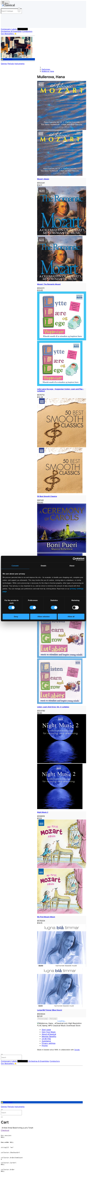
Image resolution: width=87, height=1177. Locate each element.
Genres (4, 63)
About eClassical (49, 1034)
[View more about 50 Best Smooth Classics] (61, 446)
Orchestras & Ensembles (11, 31)
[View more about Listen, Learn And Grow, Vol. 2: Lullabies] (61, 657)
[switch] (33, 607)
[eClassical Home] (18, 5)
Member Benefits (49, 1036)
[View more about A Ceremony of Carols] (61, 552)
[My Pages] (4, 24)
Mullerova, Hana (48, 71)
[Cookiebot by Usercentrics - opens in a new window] (74, 559)
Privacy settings (48, 1043)
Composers (6, 29)
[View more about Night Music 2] (61, 762)
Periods (10, 63)
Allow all (71, 617)
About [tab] (71, 566)
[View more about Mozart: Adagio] (61, 129)
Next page (53, 1018)
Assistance (46, 1041)
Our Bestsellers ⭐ (9, 33)
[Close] (2, 1054)
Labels (14, 29)
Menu (6, 3)
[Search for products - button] (19, 10)
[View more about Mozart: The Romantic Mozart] (61, 234)
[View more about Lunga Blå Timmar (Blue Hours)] (61, 966)
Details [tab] (43, 566)
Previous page (42, 1018)
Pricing (45, 1045)
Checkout (5, 1130)
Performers (22, 29)
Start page (46, 1029)
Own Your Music (49, 1032)
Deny (16, 617)
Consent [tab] (15, 566)
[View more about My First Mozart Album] (61, 867)
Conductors (27, 31)
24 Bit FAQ (46, 1039)
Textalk (77, 1050)
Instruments (19, 63)
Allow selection (43, 617)
